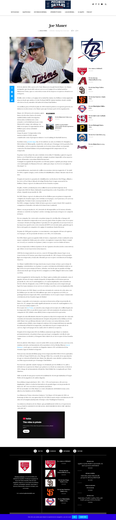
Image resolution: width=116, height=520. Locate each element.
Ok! (75, 517)
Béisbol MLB (90, 461)
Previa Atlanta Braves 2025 (97, 144)
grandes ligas (31, 142)
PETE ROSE (90, 488)
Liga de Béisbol (69, 12)
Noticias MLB (15, 12)
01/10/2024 (90, 490)
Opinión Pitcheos (55, 12)
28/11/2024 (90, 480)
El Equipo (81, 12)
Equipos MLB (26, 12)
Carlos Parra (43, 30)
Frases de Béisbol (90, 485)
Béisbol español (90, 473)
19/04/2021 (52, 30)
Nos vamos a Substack (95, 68)
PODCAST (89, 12)
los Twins (30, 308)
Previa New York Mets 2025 (97, 135)
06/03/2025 (57, 130)
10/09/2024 (90, 502)
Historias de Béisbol (40, 12)
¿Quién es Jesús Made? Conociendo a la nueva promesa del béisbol (64, 126)
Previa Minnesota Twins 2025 (63, 117)
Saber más (83, 517)
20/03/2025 (57, 119)
